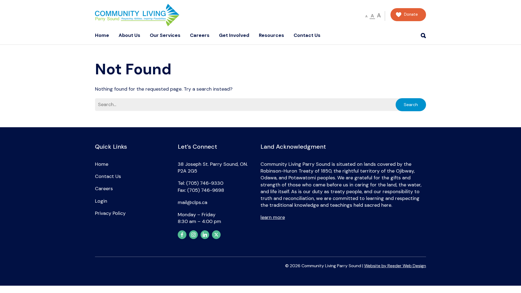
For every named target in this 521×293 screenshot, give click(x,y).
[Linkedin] (205, 234)
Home (102, 35)
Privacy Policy (110, 213)
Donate (411, 14)
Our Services (165, 35)
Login (101, 201)
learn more (272, 217)
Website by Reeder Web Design (395, 266)
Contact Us (307, 35)
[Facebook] (182, 234)
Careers (199, 35)
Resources (271, 35)
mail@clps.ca (192, 202)
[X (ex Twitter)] (216, 234)
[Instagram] (193, 234)
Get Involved (234, 35)
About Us (129, 35)
